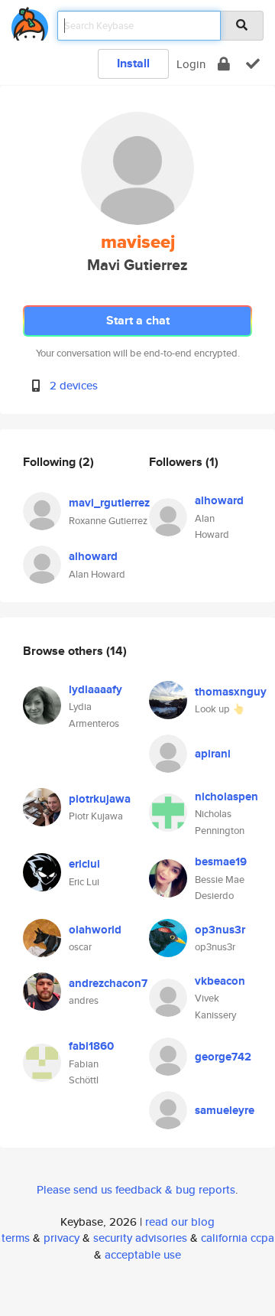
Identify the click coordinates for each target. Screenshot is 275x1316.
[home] (29, 21)
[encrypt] (224, 63)
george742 (223, 1056)
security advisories (140, 1238)
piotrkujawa (100, 798)
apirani (213, 753)
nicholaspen (226, 796)
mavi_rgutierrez (109, 502)
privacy (61, 1238)
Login (190, 64)
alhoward (93, 556)
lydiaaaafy (95, 689)
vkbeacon (220, 980)
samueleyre (224, 1110)
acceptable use (143, 1254)
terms (16, 1238)
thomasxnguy (231, 691)
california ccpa (237, 1238)
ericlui (84, 863)
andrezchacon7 (108, 983)
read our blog (180, 1221)
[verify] (253, 63)
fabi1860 (91, 1045)
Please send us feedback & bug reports (136, 1189)
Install (133, 63)
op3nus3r (220, 929)
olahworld (95, 929)
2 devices (74, 385)
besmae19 (221, 861)
